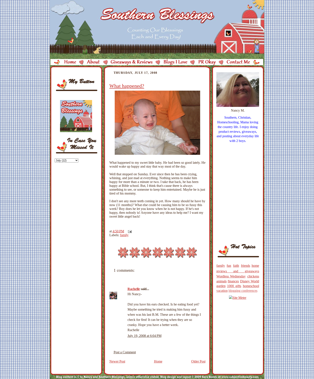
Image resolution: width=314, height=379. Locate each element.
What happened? (126, 86)
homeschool (251, 286)
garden (221, 286)
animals (221, 281)
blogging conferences (243, 290)
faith (236, 265)
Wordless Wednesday (231, 276)
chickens (253, 276)
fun (229, 265)
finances (233, 281)
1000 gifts (234, 286)
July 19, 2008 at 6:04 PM (144, 336)
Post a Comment (125, 352)
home (255, 265)
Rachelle (134, 289)
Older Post (198, 361)
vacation (222, 290)
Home (158, 361)
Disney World (249, 281)
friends (245, 265)
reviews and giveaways (237, 271)
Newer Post (117, 361)
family (124, 235)
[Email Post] (129, 231)
